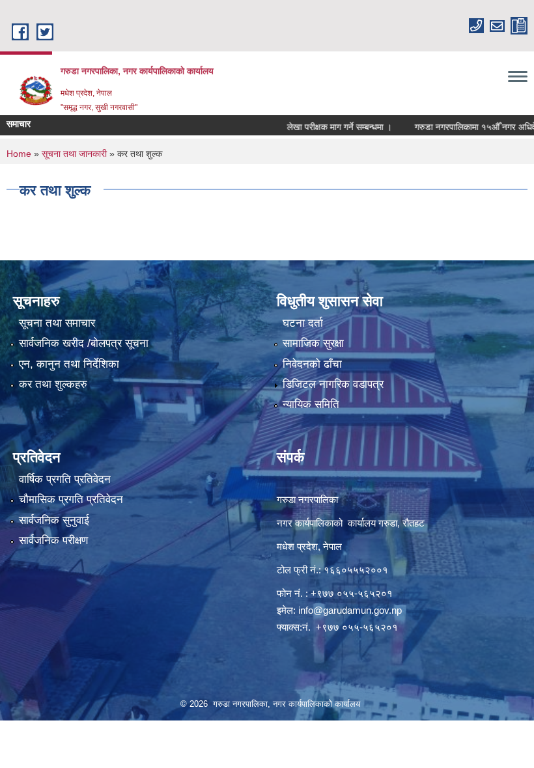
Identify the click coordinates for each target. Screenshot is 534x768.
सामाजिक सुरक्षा (313, 343)
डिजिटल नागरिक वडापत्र (333, 384)
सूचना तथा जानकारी (74, 153)
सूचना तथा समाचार (57, 323)
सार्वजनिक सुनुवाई (54, 520)
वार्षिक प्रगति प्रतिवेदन (65, 479)
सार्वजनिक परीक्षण (53, 540)
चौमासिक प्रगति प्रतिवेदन (71, 499)
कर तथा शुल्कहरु (53, 384)
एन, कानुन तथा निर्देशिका (69, 364)
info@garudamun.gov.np (350, 610)
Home (19, 153)
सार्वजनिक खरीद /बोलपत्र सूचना (83, 343)
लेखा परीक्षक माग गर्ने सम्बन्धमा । (323, 127)
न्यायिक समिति (311, 404)
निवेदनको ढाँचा (312, 364)
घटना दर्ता (303, 323)
